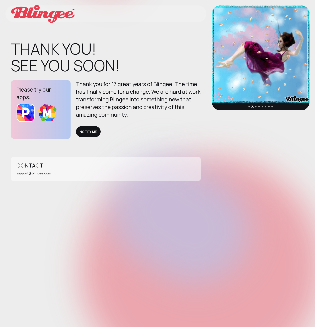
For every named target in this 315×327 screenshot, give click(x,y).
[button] (249, 106)
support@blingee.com (33, 173)
